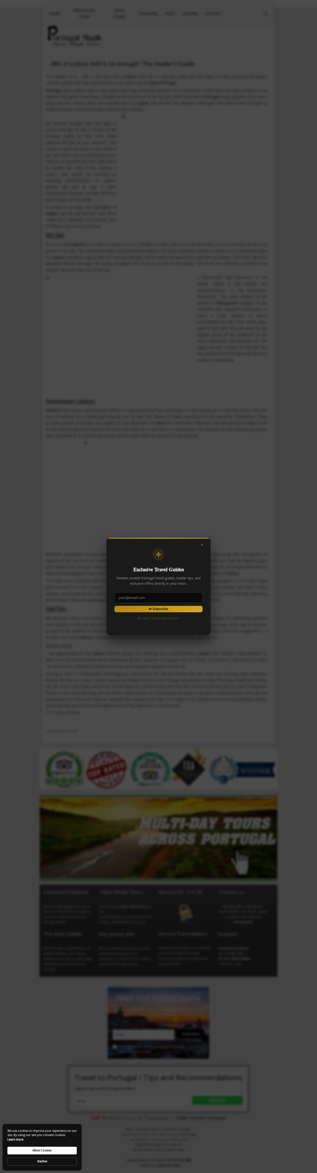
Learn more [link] (15, 1139)
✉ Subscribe (158, 609)
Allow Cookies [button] (42, 1150)
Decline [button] (42, 1161)
